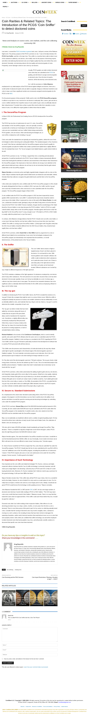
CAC (31, 489)
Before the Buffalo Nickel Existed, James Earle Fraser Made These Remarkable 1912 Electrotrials (50, 600)
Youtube (77, 33)
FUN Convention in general (23, 51)
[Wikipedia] (81, 34)
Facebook (66, 33)
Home (3, 17)
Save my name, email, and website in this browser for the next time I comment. (24, 659)
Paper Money (8, 594)
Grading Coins (18, 569)
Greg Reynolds (10, 33)
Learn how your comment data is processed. (36, 667)
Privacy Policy (57, 706)
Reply (9, 619)
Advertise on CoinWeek (37, 706)
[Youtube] (74, 34)
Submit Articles (64, 706)
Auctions (50, 594)
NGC (11, 93)
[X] (70, 34)
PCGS (51, 72)
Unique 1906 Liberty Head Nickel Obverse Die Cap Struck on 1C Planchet (23, 602)
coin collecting (10, 569)
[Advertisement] (74, 107)
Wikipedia (84, 33)
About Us (22, 706)
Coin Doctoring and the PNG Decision (12, 577)
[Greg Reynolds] (3, 33)
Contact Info (28, 706)
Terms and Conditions (47, 706)
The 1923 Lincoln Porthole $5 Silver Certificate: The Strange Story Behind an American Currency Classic (9, 600)
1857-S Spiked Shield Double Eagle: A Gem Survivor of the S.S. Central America (37, 602)
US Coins (8, 17)
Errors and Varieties (22, 597)
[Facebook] (63, 34)
